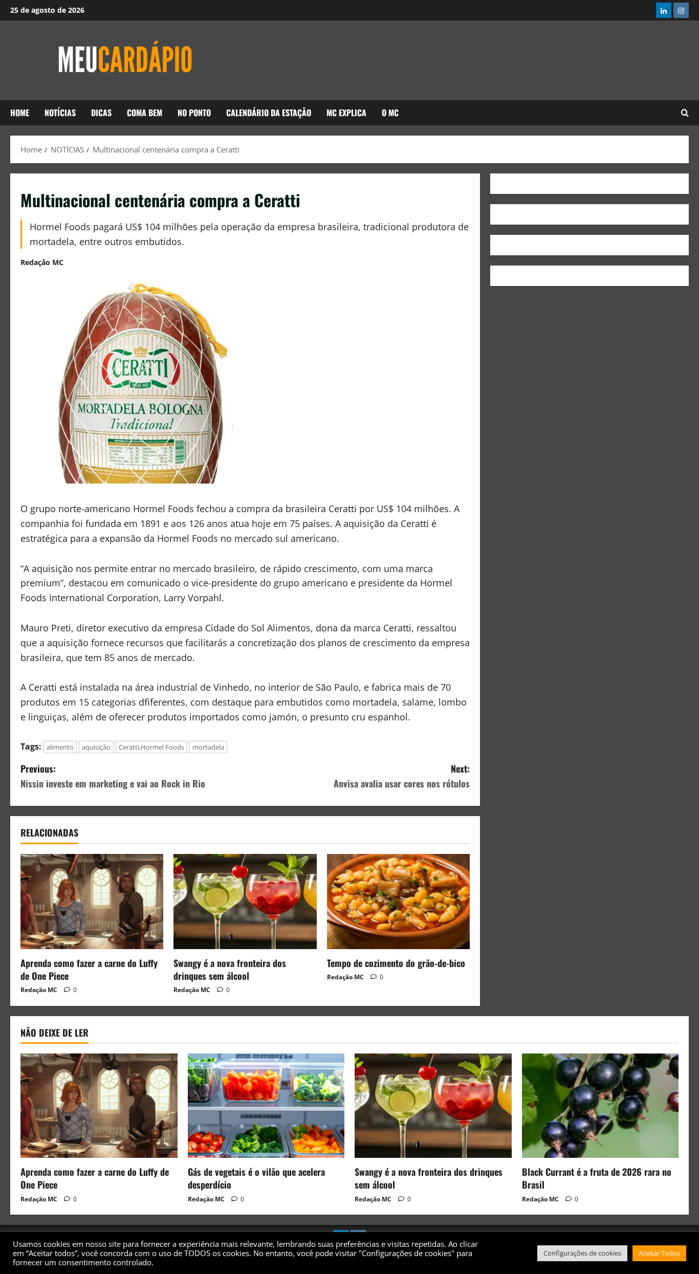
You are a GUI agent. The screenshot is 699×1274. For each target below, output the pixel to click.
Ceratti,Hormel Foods (151, 747)
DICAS (101, 112)
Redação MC (41, 262)
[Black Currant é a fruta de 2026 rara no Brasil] (600, 1105)
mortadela (208, 747)
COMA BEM (144, 112)
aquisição (96, 747)
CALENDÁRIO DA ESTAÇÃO (268, 112)
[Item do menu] (663, 10)
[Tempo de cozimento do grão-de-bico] (398, 901)
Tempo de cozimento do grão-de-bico (396, 963)
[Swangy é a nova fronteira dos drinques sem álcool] (244, 901)
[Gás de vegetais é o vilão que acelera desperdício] (266, 1105)
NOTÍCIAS (60, 112)
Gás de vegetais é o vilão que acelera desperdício (256, 1178)
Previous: (112, 776)
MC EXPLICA (346, 112)
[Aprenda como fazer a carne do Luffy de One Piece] (91, 901)
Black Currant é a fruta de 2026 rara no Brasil (596, 1178)
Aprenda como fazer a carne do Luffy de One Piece (89, 969)
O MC (390, 112)
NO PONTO (194, 112)
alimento (60, 747)
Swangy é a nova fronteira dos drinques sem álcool (229, 969)
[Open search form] (685, 112)
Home (19, 112)
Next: (402, 776)
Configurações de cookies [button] (582, 1253)
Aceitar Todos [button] (659, 1253)
